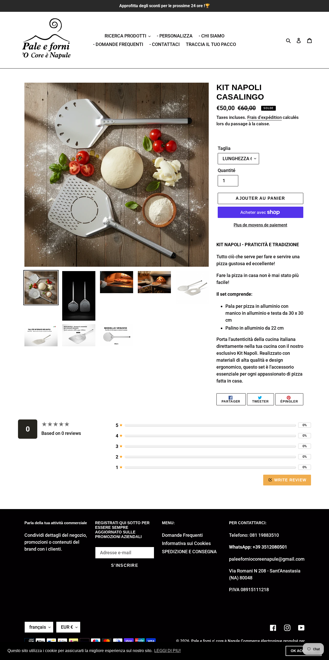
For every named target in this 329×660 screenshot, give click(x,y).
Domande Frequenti (182, 535)
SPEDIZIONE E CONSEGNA (189, 551)
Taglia (224, 148)
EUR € (67, 627)
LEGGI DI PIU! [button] (167, 650)
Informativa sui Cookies (186, 543)
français (37, 627)
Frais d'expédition (264, 117)
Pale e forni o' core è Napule (215, 641)
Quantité (226, 170)
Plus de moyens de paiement (260, 225)
